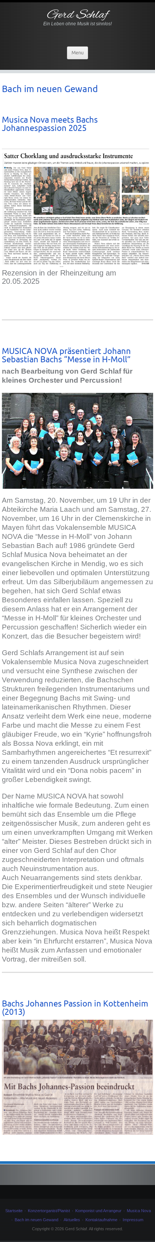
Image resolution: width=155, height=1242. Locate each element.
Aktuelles (72, 1219)
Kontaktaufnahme (101, 1219)
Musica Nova (139, 1210)
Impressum (133, 1219)
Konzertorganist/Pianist (49, 1210)
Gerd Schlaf (77, 15)
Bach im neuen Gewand (36, 1219)
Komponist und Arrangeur (98, 1210)
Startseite (14, 1210)
